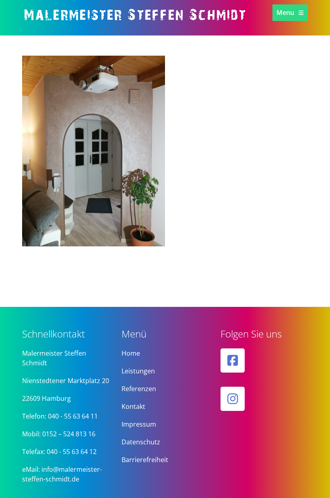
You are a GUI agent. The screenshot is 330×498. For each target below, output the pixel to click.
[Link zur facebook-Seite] (232, 360)
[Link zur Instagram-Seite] (232, 399)
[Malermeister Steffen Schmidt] (143, 24)
